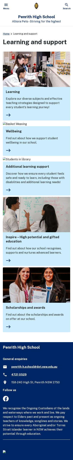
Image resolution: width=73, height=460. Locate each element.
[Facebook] (6, 400)
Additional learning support (27, 166)
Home (6, 33)
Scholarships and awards (25, 307)
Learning (13, 92)
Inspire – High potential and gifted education (32, 239)
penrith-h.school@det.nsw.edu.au (34, 366)
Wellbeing (14, 131)
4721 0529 (19, 374)
